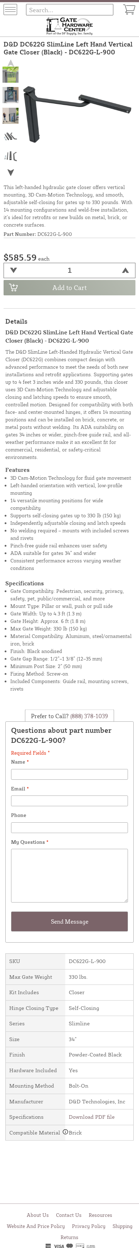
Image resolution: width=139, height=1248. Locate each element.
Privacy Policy (88, 1226)
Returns (69, 1237)
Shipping (123, 1226)
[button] (10, 172)
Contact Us (69, 1215)
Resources (100, 1215)
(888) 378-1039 (88, 715)
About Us (38, 1215)
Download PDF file (92, 1116)
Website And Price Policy (36, 1226)
